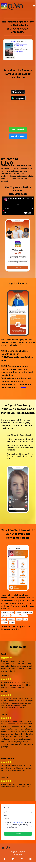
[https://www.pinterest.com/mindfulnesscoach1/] (31, 858)
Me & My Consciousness (20, 44)
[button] (34, 6)
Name (6, 808)
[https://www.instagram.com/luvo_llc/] (14, 858)
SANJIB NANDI (19, 45)
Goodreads (12, 41)
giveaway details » (18, 51)
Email (6, 815)
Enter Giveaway (10, 57)
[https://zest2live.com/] (12, 6)
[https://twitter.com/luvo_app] (22, 858)
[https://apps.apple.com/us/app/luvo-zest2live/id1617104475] (18, 92)
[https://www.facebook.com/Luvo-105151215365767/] (5, 858)
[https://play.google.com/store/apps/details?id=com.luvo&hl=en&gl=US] (18, 98)
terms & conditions (18, 822)
